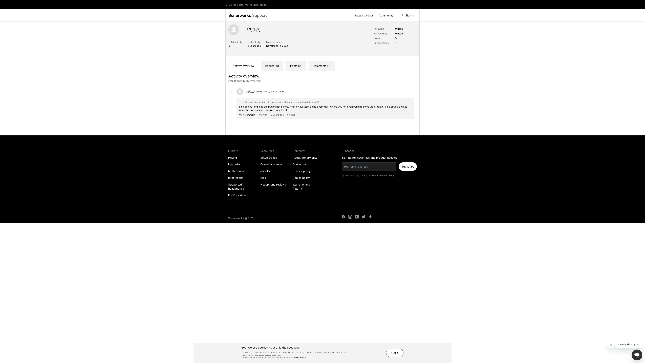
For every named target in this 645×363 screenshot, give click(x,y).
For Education (237, 195)
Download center (271, 164)
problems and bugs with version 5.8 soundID (295, 102)
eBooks (265, 171)
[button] (408, 15)
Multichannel (236, 171)
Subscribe (407, 166)
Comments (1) (321, 66)
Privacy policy (302, 171)
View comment (247, 114)
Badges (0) (272, 66)
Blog (263, 177)
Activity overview (243, 66)
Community (386, 15)
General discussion (255, 102)
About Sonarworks (305, 157)
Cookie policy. (299, 357)
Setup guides (268, 157)
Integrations (235, 177)
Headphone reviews (273, 184)
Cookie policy (301, 177)
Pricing (232, 157)
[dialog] (323, 353)
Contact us (299, 164)
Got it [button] (394, 353)
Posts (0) (296, 66)
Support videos (364, 15)
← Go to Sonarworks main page (245, 4)
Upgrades (234, 164)
